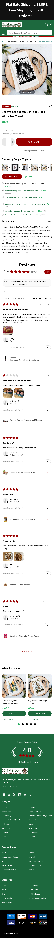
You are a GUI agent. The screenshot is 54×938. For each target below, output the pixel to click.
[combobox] (29, 32)
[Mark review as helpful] (48, 347)
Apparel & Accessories (37, 898)
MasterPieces (7, 865)
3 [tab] (27, 724)
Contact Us (33, 820)
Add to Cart (34, 141)
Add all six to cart (12, 176)
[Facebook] (4, 794)
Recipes (32, 807)
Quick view (9, 719)
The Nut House (7, 853)
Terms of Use (33, 824)
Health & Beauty (34, 894)
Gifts (3, 894)
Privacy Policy (34, 832)
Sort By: (35, 298)
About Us (5, 807)
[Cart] (51, 24)
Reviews (5, 832)
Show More (18, 323)
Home (4, 836)
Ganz (3, 861)
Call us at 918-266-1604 (10, 786)
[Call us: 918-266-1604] (46, 24)
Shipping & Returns (36, 811)
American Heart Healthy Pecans (40, 815)
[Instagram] (19, 794)
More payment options (34, 150)
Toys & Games (7, 902)
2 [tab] (23, 724)
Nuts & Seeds (7, 898)
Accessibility (6, 815)
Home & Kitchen (34, 890)
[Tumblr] (30, 794)
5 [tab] (35, 724)
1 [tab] (19, 724)
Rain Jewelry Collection (10, 857)
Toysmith (32, 857)
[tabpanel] (14, 697)
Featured (5, 885)
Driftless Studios (35, 865)
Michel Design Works (36, 861)
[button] (27, 36)
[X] (14, 794)
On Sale (4, 890)
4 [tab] (31, 724)
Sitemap (32, 836)
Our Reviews (6, 828)
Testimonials (33, 828)
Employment (6, 811)
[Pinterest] (9, 794)
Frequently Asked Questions (12, 820)
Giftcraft (31, 853)
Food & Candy (34, 885)
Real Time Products (9, 869)
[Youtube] (25, 794)
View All (31, 869)
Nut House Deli (7, 824)
